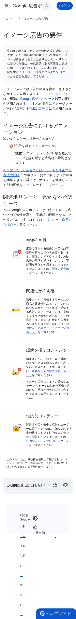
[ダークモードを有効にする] (35, 518)
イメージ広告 (52, 94)
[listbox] (45, 532)
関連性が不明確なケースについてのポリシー (47, 328)
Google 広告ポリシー (35, 99)
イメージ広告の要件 (37, 18)
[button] (6, 6)
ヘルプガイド (59, 613)
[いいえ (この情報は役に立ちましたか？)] (65, 485)
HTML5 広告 (36, 109)
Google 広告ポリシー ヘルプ (29, 6)
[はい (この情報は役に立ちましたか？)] (55, 485)
